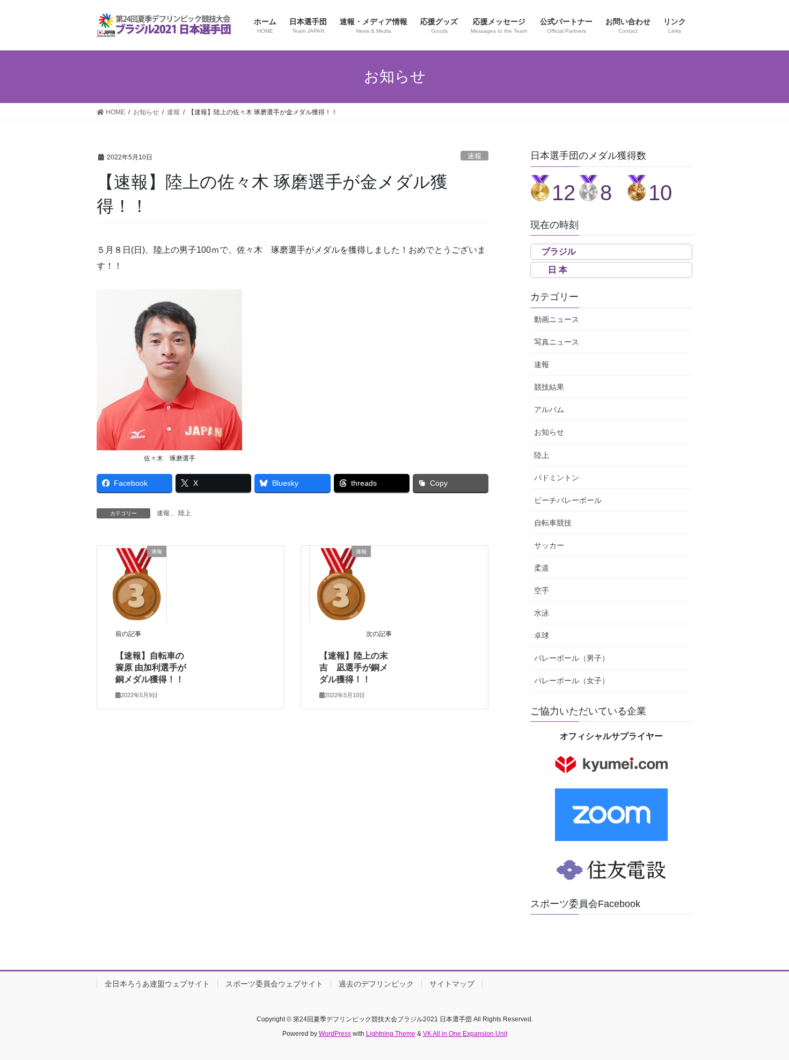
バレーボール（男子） (571, 658)
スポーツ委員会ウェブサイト (274, 983)
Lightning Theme (390, 1033)
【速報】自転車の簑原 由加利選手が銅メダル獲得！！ (150, 667)
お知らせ (549, 432)
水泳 (541, 613)
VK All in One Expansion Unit (465, 1033)
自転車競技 (553, 522)
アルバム (549, 409)
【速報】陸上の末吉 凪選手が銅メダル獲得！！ (353, 667)
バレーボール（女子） (571, 680)
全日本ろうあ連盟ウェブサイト (157, 983)
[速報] (135, 583)
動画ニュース (556, 319)
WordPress (335, 1033)
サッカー (549, 545)
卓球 (541, 635)
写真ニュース (556, 342)
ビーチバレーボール (568, 500)
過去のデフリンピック (376, 983)
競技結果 (549, 387)
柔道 (541, 568)
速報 (474, 156)
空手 (541, 590)
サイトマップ (451, 983)
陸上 (184, 513)
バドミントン (556, 477)
